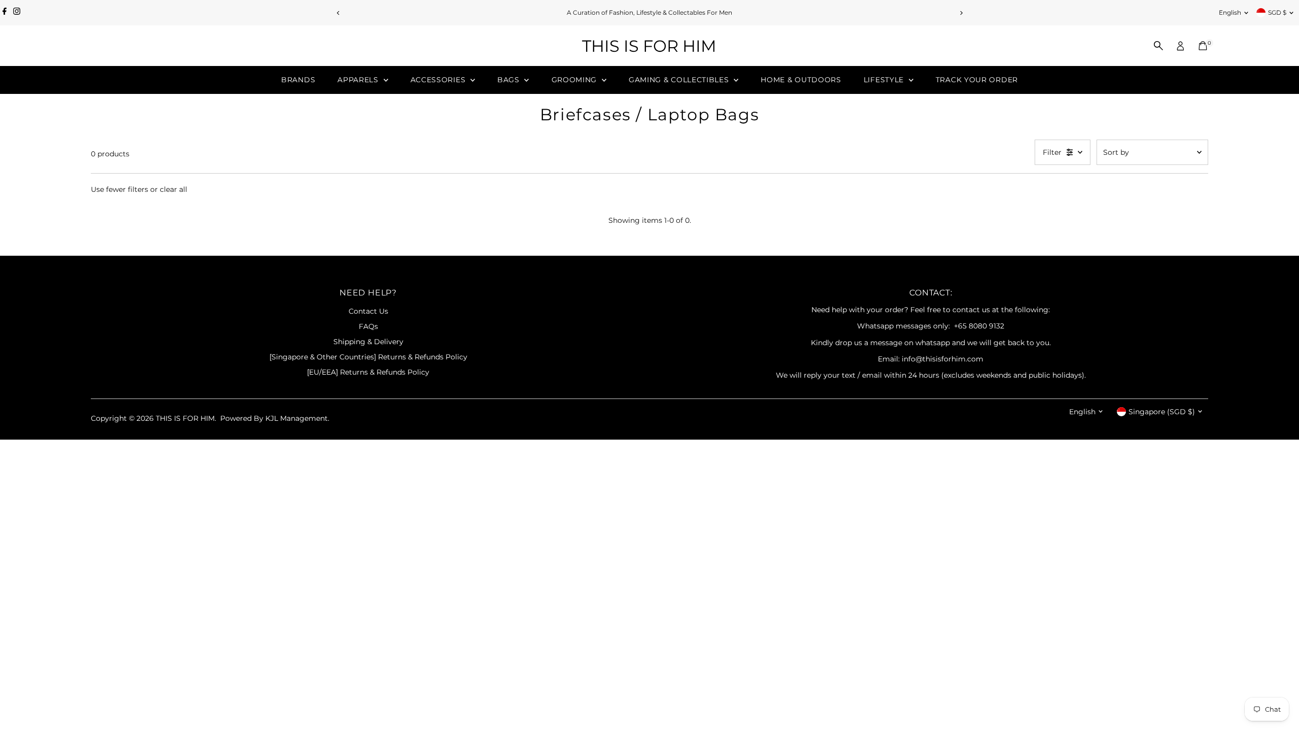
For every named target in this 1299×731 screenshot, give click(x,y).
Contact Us (368, 311)
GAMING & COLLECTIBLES (680, 79)
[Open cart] (1203, 45)
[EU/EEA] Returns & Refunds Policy (368, 372)
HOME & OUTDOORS (801, 79)
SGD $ (1277, 12)
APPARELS (359, 79)
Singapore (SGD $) (1162, 411)
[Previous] (338, 13)
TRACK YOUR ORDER (977, 79)
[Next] (960, 13)
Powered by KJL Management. (274, 418)
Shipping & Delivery (368, 341)
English (1230, 12)
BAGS (509, 79)
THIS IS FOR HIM (649, 46)
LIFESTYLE (885, 79)
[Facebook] (4, 13)
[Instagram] (17, 13)
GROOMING (575, 79)
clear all (173, 189)
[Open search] (1158, 45)
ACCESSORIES (439, 79)
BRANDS (298, 79)
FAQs (368, 326)
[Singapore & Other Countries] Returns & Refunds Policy (368, 356)
